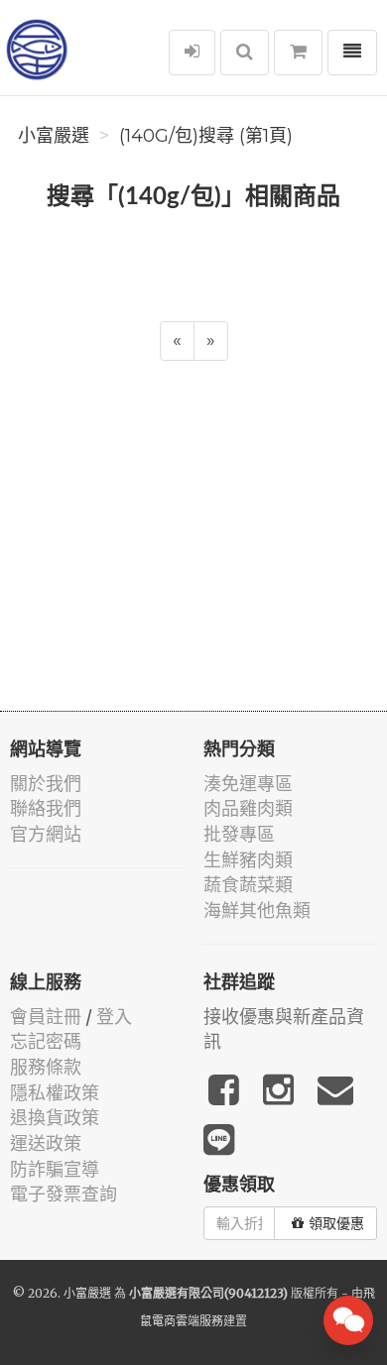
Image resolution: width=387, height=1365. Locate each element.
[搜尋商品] (244, 52)
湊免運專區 (248, 783)
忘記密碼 (45, 1041)
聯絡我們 (45, 808)
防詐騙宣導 (54, 1169)
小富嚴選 (53, 136)
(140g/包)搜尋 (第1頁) (206, 136)
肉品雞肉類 (248, 808)
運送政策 (45, 1143)
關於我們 (45, 783)
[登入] (192, 52)
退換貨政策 (54, 1117)
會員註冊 (45, 1016)
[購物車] (298, 52)
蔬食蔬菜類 (248, 884)
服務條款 (45, 1067)
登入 (114, 1016)
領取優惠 (336, 1223)
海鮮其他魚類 (257, 910)
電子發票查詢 (63, 1194)
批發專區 (239, 834)
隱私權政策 (54, 1092)
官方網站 (45, 834)
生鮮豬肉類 (248, 860)
